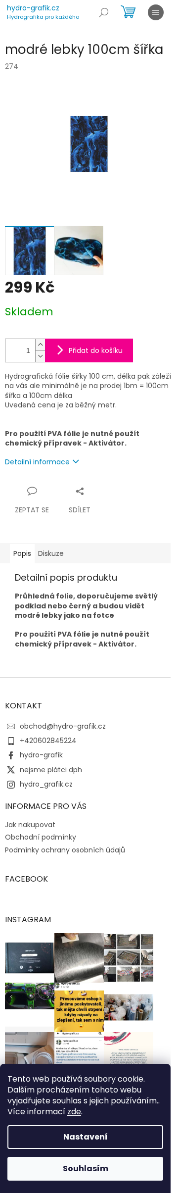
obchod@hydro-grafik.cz (63, 726)
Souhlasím (85, 1168)
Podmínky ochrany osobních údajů (65, 850)
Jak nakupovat (30, 825)
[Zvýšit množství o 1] (40, 344)
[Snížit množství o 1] (40, 356)
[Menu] (156, 12)
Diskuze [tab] (51, 553)
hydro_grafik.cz (46, 784)
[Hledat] (104, 12)
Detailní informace (37, 462)
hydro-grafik (41, 755)
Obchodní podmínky (40, 837)
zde (74, 1111)
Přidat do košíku (96, 350)
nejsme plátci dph (51, 770)
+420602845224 (48, 741)
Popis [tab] (22, 553)
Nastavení (85, 1137)
